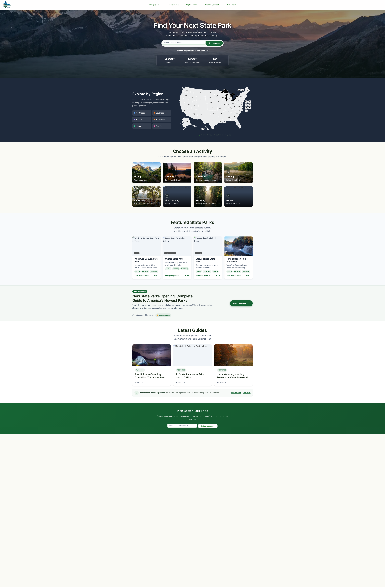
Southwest (160, 119)
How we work (236, 393)
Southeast (160, 113)
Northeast (140, 113)
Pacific (159, 126)
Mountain (140, 126)
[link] (188, 124)
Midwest (139, 119)
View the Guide (239, 303)
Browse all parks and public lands (191, 50)
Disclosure (247, 393)
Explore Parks (192, 5)
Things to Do (154, 5)
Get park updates (207, 426)
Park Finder (231, 5)
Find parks (216, 43)
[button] (368, 5)
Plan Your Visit (172, 5)
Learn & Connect (212, 5)
